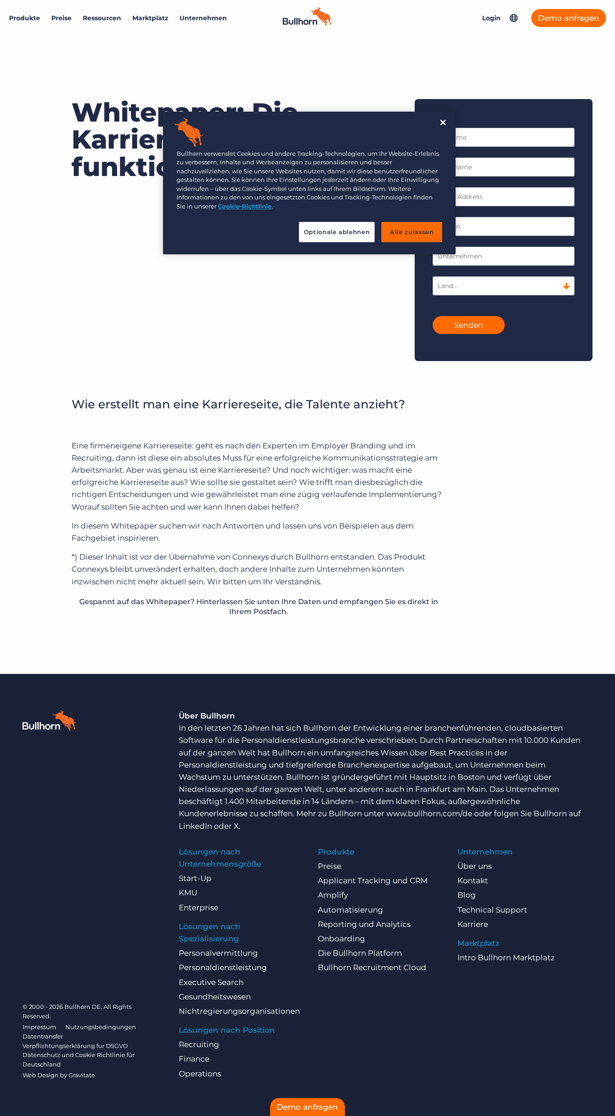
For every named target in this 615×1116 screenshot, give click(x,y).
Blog (466, 894)
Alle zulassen (412, 231)
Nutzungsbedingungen (100, 1026)
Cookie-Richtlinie (244, 206)
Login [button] (491, 18)
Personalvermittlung (218, 953)
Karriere (472, 924)
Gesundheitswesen (215, 996)
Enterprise (198, 907)
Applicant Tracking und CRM (373, 880)
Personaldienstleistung (223, 967)
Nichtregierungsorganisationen (239, 1011)
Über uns (474, 866)
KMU (188, 892)
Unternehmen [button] (203, 18)
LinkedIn (195, 826)
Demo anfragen (568, 18)
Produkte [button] (24, 18)
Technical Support (492, 909)
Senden (468, 325)
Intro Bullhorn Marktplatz (506, 957)
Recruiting (199, 1044)
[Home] (307, 22)
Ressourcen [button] (102, 18)
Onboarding (341, 938)
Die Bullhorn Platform (360, 953)
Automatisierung (350, 909)
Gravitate (81, 1075)
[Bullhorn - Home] (50, 722)
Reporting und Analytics (364, 924)
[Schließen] (443, 122)
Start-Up (195, 878)
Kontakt (472, 880)
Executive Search (211, 982)
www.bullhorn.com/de (429, 813)
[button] (513, 18)
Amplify (333, 894)
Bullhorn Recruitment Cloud (372, 967)
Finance (194, 1058)
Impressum (39, 1026)
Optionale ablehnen (337, 231)
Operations (200, 1073)
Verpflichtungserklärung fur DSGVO (75, 1045)
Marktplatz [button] (150, 18)
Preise (61, 18)
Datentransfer (43, 1036)
